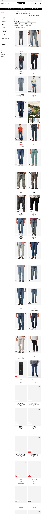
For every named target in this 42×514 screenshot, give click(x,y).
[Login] (33, 3)
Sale (20, 19)
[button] (32, 15)
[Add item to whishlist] (25, 31)
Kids (8, 3)
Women (2, 3)
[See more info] (21, 51)
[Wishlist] (38, 3)
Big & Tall (30, 11)
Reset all (23, 27)
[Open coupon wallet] (31, 3)
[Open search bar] (39, 6)
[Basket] (40, 3)
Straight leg (26, 11)
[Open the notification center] (35, 3)
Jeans (22, 11)
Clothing (18, 11)
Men (5, 3)
